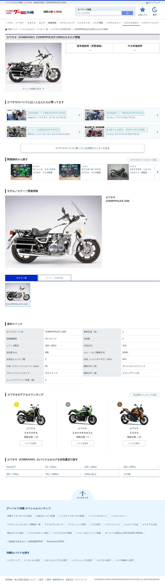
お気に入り (143, 15)
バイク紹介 (95, 524)
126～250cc (91, 467)
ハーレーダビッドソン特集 (88, 533)
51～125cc (50, 467)
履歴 (155, 15)
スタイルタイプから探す (56, 560)
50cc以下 (11, 467)
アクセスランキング (54, 524)
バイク (10, 23)
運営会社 (69, 579)
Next (157, 172)
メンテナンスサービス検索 (71, 516)
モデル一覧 (21, 278)
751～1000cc (52, 474)
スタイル (31, 23)
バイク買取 (98, 23)
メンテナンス (83, 23)
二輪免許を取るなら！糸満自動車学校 (25, 541)
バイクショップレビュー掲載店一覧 (24, 524)
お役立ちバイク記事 (45, 516)
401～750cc (12, 474)
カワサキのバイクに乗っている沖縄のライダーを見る (82, 148)
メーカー (20, 23)
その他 (127, 474)
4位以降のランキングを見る (145, 395)
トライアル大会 (149, 524)
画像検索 (52, 23)
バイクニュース (112, 524)
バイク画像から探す (124, 560)
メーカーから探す (32, 560)
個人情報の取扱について (25, 579)
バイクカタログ (131, 23)
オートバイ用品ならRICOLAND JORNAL (124, 533)
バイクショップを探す (82, 560)
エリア (42, 23)
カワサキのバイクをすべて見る (143, 160)
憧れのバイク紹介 (15, 533)
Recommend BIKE (55, 541)
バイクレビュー (113, 23)
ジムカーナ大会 (131, 524)
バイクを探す (31, 443)
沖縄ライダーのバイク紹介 (19, 516)
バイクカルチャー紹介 (38, 533)
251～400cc (130, 467)
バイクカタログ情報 (62, 533)
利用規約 (9, 579)
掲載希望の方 (58, 579)
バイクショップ (66, 23)
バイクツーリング (149, 23)
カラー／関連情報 (54, 278)
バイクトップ (13, 560)
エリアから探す (104, 560)
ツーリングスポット (97, 516)
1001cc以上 (91, 474)
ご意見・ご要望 (44, 579)
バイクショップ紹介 (77, 524)
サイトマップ (154, 2)
